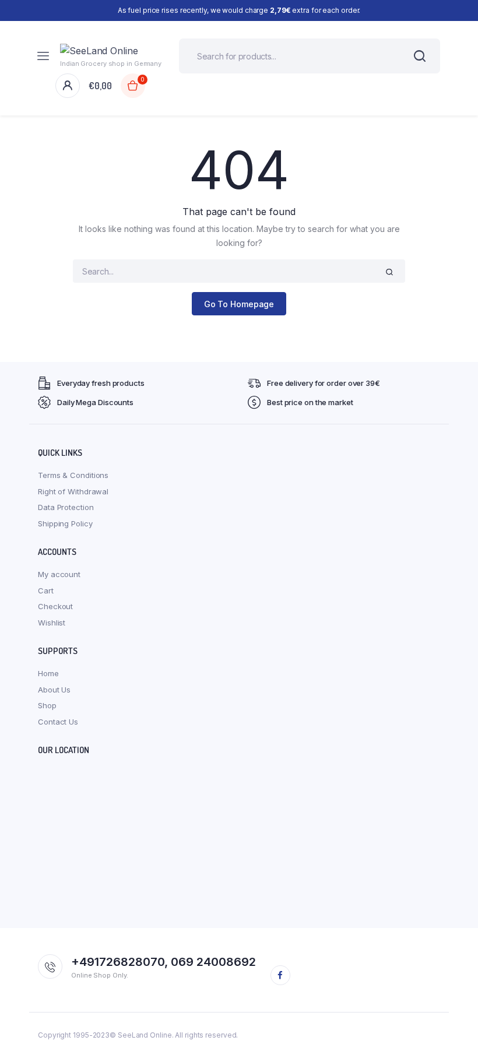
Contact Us (58, 721)
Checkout (55, 606)
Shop (47, 705)
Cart (46, 590)
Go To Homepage (239, 304)
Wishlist (51, 622)
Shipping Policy (65, 523)
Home (48, 673)
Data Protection (66, 507)
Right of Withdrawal (73, 491)
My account (59, 574)
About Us (54, 689)
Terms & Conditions (73, 475)
